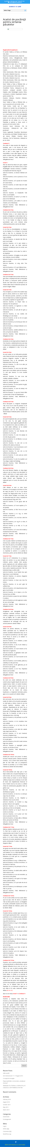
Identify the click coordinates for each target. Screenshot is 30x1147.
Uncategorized (7, 1119)
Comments (7, 1131)
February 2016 (7, 1099)
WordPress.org (7, 1134)
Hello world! (6, 1073)
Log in (4, 1126)
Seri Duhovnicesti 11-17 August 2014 (13, 1076)
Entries (6, 1129)
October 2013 (6, 1104)
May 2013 (5, 1107)
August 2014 (6, 1102)
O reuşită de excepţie (8, 1078)
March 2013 (6, 1110)
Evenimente (6, 1116)
